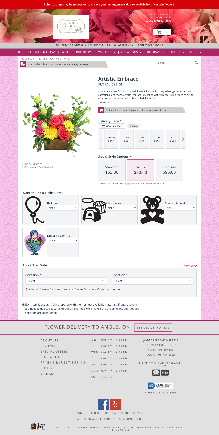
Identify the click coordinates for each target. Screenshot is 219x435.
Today (133, 126)
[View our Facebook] (103, 408)
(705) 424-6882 (162, 20)
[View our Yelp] (115, 408)
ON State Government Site (124, 418)
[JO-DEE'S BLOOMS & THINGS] (71, 37)
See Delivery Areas (153, 327)
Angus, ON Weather (90, 418)
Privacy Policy (141, 427)
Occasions (129, 52)
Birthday (83, 52)
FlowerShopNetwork (112, 427)
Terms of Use (120, 429)
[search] (196, 62)
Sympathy (104, 52)
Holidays (154, 52)
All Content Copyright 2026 (75, 427)
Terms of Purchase (169, 427)
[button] (162, 32)
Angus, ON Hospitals (128, 412)
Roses (65, 52)
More (194, 52)
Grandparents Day (41, 52)
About (176, 52)
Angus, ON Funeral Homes (94, 412)
